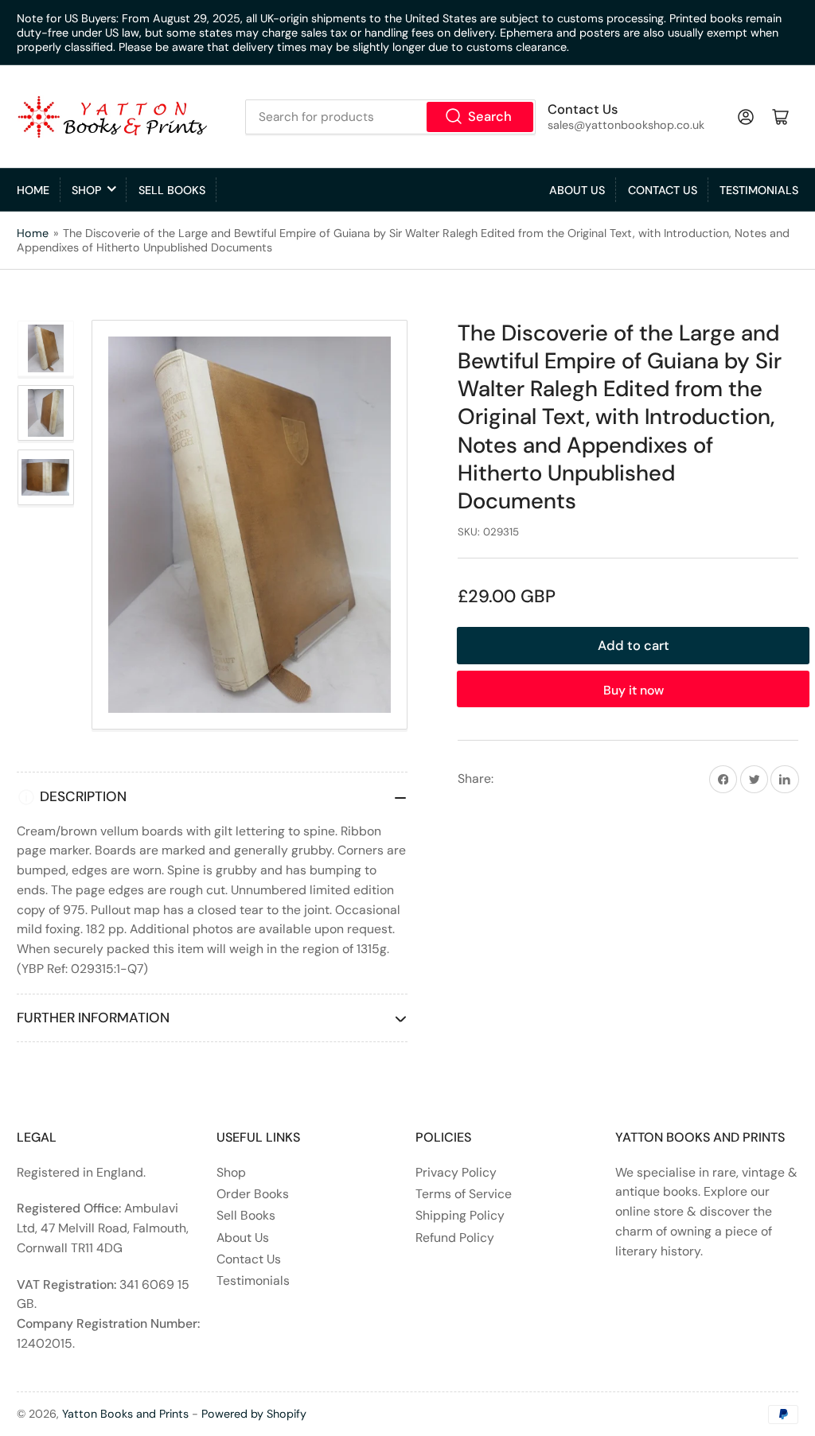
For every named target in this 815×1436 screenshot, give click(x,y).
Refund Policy (454, 1237)
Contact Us (662, 190)
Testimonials (758, 190)
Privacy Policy (456, 1172)
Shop (86, 190)
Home (33, 190)
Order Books (252, 1193)
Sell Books (171, 190)
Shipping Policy (460, 1215)
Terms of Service (463, 1193)
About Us (577, 190)
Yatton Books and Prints (125, 1414)
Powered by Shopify (253, 1414)
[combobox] (390, 116)
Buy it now (633, 690)
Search (490, 116)
